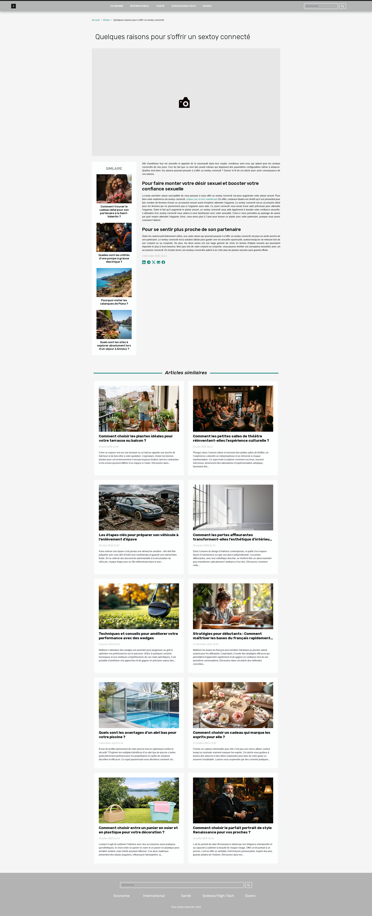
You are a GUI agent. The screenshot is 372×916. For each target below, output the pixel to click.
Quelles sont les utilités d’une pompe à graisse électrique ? (114, 258)
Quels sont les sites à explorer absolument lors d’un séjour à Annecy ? (114, 345)
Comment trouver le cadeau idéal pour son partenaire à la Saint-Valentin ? (114, 211)
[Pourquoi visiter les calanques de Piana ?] (114, 282)
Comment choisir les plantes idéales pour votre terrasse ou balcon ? (136, 438)
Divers (207, 6)
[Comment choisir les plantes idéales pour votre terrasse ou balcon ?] (139, 408)
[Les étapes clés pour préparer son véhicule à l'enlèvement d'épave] (139, 507)
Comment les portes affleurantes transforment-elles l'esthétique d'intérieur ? (232, 539)
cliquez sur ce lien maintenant (201, 199)
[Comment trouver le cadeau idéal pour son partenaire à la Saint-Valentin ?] (114, 188)
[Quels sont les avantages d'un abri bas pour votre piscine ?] (139, 705)
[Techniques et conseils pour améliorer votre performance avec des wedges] (139, 606)
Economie (117, 6)
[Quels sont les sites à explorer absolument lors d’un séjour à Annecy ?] (114, 324)
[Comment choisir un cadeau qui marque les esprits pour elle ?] (233, 705)
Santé (160, 6)
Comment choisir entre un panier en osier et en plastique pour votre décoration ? (138, 830)
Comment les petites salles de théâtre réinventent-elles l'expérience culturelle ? (231, 438)
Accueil (96, 20)
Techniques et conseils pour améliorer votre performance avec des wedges (138, 636)
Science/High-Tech (183, 6)
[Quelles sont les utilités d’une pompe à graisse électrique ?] (114, 237)
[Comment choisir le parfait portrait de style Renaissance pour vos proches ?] (233, 800)
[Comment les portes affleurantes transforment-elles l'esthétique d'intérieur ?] (233, 507)
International (139, 6)
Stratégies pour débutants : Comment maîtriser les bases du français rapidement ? (231, 638)
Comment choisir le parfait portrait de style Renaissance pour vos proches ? (232, 830)
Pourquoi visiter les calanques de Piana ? (114, 302)
